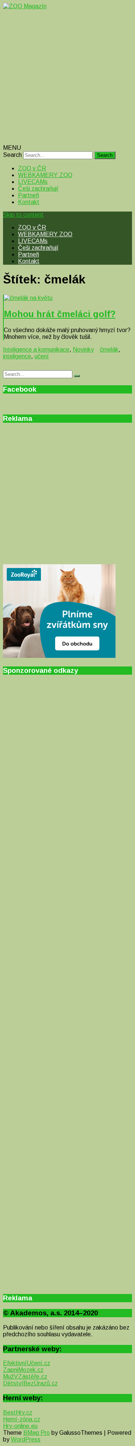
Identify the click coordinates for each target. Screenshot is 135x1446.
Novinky (83, 349)
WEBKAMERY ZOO (45, 175)
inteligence (17, 356)
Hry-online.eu (20, 1426)
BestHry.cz (17, 1412)
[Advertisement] (67, 77)
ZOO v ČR (32, 168)
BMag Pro (36, 1433)
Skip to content (23, 215)
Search (12, 155)
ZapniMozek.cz (23, 1370)
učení (41, 356)
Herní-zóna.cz (21, 1419)
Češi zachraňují (38, 188)
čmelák (109, 349)
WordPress (25, 1439)
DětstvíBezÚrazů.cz (30, 1383)
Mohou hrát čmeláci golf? (60, 314)
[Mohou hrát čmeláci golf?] (68, 298)
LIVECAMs (33, 182)
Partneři (28, 195)
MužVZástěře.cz (25, 1376)
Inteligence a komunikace (36, 349)
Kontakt (28, 202)
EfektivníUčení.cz (26, 1363)
